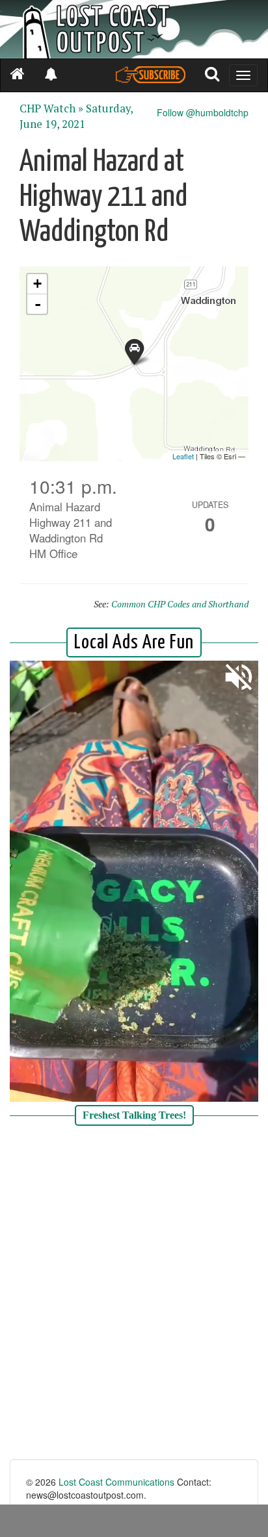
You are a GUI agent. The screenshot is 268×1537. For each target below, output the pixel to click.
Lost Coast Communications (116, 1481)
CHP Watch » (51, 108)
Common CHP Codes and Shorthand (179, 604)
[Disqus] (134, 1294)
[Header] (134, 29)
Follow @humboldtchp (202, 112)
